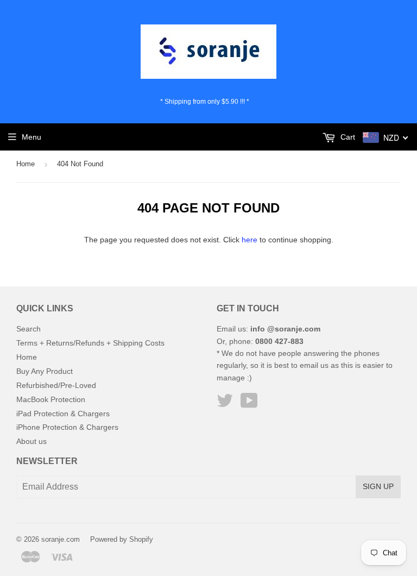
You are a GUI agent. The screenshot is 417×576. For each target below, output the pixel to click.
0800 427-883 (279, 341)
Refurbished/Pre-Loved (56, 385)
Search (28, 328)
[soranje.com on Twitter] (225, 404)
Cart (346, 137)
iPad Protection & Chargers (63, 413)
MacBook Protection (50, 399)
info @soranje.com (285, 328)
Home (25, 164)
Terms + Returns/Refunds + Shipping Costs (90, 343)
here (249, 239)
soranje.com (60, 539)
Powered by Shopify (121, 539)
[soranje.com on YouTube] (249, 404)
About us (31, 441)
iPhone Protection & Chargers (67, 427)
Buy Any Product (44, 371)
